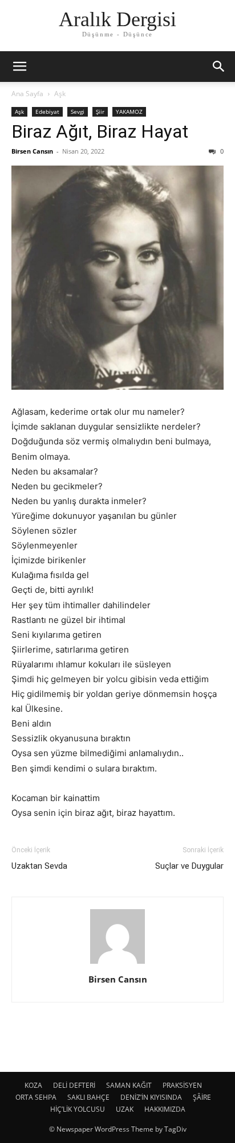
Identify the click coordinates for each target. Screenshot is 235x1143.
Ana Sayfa (27, 93)
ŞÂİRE (202, 1097)
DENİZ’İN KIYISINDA (151, 1097)
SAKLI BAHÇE (88, 1097)
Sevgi (77, 111)
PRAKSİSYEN (182, 1085)
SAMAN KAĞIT (129, 1085)
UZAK (124, 1109)
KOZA (33, 1085)
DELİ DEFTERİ (74, 1085)
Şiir (100, 111)
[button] (19, 66)
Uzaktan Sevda (39, 866)
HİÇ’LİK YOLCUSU (77, 1109)
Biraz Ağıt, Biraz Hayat (99, 131)
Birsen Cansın (32, 151)
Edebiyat (47, 111)
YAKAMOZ (129, 111)
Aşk (60, 93)
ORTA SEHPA (35, 1097)
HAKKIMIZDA (164, 1109)
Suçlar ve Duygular (189, 866)
